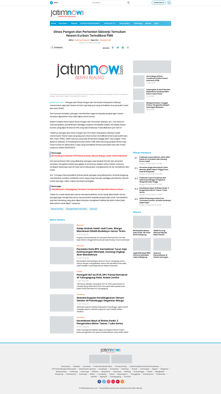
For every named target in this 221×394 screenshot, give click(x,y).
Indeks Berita (159, 2)
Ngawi (155, 369)
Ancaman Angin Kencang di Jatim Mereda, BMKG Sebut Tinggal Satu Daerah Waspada (153, 169)
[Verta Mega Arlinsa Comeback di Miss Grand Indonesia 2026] (139, 81)
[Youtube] (113, 381)
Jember (94, 376)
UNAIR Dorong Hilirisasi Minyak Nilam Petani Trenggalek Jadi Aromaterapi (160, 233)
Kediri (149, 371)
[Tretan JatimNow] (152, 66)
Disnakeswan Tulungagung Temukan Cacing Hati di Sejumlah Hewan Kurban (87, 189)
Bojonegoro (123, 374)
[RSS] (122, 381)
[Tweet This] (117, 47)
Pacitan (127, 376)
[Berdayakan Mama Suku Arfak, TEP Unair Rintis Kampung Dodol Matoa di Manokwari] (142, 222)
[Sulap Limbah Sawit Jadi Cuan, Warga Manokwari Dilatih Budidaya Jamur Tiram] (62, 232)
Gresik (134, 369)
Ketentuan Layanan (87, 369)
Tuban (112, 374)
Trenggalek (135, 374)
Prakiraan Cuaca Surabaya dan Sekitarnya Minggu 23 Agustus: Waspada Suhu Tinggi (152, 180)
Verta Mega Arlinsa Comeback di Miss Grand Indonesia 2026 (156, 78)
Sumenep (83, 374)
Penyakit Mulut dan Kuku (76, 209)
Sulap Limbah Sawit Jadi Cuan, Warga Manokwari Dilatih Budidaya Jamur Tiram (101, 230)
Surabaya (103, 369)
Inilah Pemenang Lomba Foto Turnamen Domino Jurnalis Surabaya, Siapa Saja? (155, 200)
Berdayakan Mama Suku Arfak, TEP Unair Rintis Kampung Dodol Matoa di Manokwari (142, 233)
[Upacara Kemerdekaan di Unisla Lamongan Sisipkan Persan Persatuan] (162, 244)
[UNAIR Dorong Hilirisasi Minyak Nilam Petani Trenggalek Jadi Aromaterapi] (162, 222)
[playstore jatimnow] (99, 360)
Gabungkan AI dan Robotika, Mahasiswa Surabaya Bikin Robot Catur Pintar (158, 92)
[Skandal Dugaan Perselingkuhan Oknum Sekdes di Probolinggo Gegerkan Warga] (62, 303)
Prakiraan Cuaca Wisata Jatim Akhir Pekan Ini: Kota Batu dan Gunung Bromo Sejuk (154, 159)
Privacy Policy (121, 366)
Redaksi (76, 366)
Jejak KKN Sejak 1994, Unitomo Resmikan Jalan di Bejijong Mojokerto (142, 255)
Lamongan (144, 369)
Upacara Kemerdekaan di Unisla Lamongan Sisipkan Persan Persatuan (160, 255)
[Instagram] (108, 381)
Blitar (92, 374)
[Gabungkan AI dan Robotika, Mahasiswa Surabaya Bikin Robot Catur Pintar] (139, 94)
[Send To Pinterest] (128, 47)
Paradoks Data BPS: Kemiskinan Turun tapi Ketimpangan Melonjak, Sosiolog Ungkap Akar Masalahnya (102, 252)
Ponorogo (85, 371)
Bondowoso (148, 374)
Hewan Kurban (57, 209)
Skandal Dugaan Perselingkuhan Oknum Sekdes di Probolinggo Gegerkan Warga (100, 299)
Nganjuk (103, 376)
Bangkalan (159, 371)
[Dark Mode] (169, 2)
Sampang (59, 374)
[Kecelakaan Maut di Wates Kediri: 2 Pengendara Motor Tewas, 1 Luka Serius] (62, 324)
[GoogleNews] (118, 381)
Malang (127, 371)
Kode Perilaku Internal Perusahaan (144, 366)
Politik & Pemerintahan (89, 23)
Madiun (95, 371)
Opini (156, 23)
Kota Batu (114, 369)
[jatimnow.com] (67, 13)
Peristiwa (63, 23)
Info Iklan (87, 366)
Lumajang (102, 374)
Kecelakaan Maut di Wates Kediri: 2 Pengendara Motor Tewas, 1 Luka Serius (100, 322)
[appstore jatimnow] (121, 360)
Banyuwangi (61, 371)
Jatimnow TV (109, 23)
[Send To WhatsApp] (123, 47)
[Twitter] (104, 381)
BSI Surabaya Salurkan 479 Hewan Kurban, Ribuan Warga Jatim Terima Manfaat (89, 155)
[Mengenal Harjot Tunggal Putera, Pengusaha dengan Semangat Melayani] (139, 107)
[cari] (128, 3)
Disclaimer (65, 366)
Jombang (73, 371)
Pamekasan (71, 374)
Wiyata (74, 23)
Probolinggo (139, 371)
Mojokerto (105, 371)
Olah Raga (138, 23)
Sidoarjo (93, 209)
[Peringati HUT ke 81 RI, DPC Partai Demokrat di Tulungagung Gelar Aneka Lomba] (62, 280)
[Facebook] (99, 381)
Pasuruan (117, 371)
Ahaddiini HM (105, 40)
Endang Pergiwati (82, 40)
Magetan (164, 369)
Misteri (148, 23)
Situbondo (160, 374)
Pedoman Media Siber (103, 366)
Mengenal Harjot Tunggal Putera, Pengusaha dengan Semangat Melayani (157, 105)
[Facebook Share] (112, 47)
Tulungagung (115, 376)
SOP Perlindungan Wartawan (64, 369)
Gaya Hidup (124, 23)
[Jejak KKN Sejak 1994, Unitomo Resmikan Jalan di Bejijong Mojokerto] (142, 244)
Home (53, 23)
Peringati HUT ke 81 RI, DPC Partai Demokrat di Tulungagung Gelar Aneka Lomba (102, 276)
